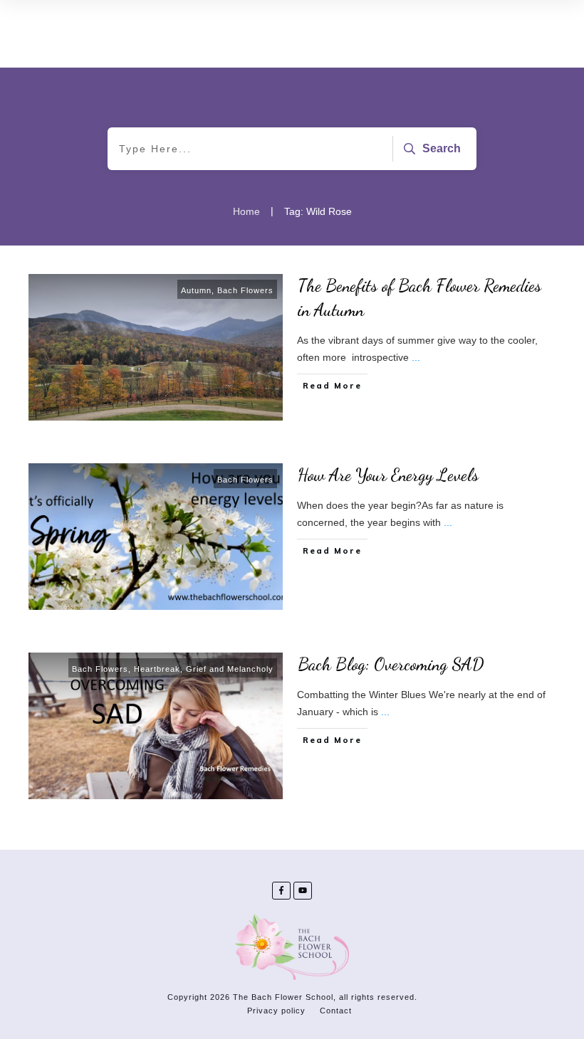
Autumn (196, 290)
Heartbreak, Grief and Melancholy (203, 669)
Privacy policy (276, 1010)
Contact (336, 1010)
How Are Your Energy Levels (388, 475)
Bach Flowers (245, 290)
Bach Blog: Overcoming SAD (391, 664)
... (416, 357)
